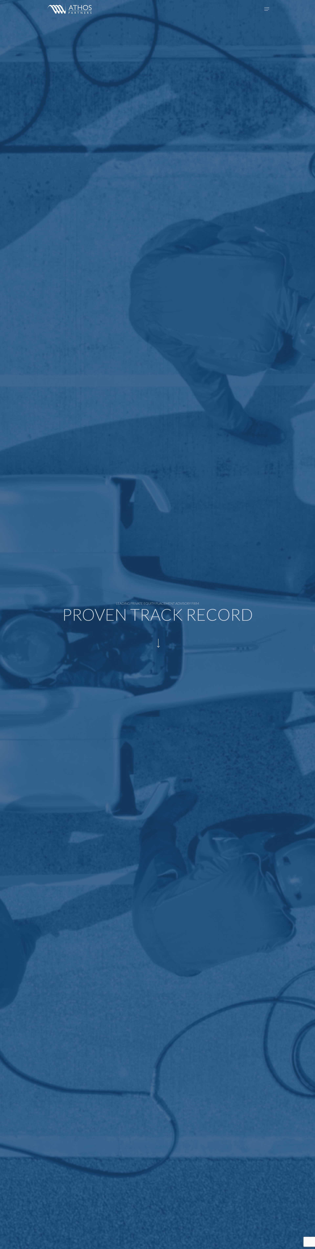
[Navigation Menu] (267, 9)
